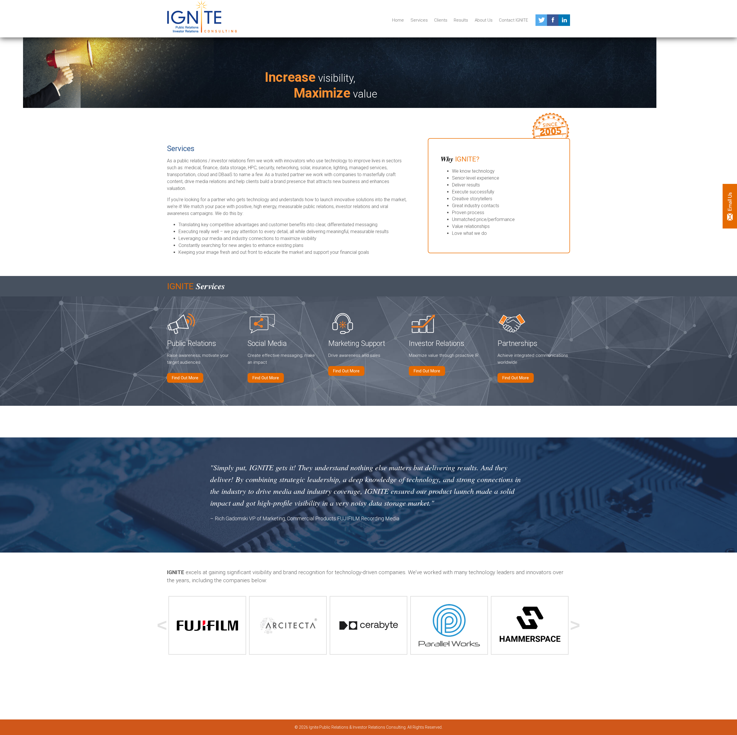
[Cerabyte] (368, 625)
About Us (484, 20)
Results (461, 20)
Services (419, 20)
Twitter (541, 20)
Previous (162, 625)
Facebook (553, 20)
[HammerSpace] (529, 625)
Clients (440, 20)
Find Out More (185, 377)
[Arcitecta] (288, 625)
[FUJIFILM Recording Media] (207, 625)
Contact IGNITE (513, 20)
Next (575, 625)
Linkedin (564, 20)
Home (398, 20)
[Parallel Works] (449, 625)
